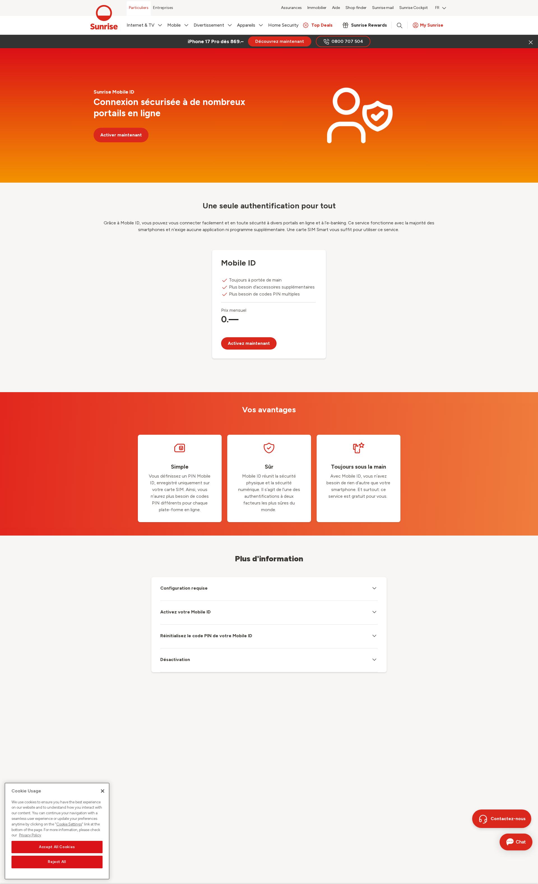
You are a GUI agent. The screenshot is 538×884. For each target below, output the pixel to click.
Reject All (57, 862)
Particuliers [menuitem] (139, 7)
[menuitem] (440, 8)
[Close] (102, 791)
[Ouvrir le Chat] (516, 842)
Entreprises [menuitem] (163, 7)
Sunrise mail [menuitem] (383, 7)
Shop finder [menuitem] (356, 7)
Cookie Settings (69, 824)
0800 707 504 (347, 41)
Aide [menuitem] (336, 7)
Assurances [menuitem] (291, 7)
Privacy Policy (30, 835)
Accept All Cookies (57, 847)
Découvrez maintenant (279, 41)
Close (530, 41)
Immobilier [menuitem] (316, 7)
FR (437, 7)
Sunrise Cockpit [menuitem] (413, 7)
